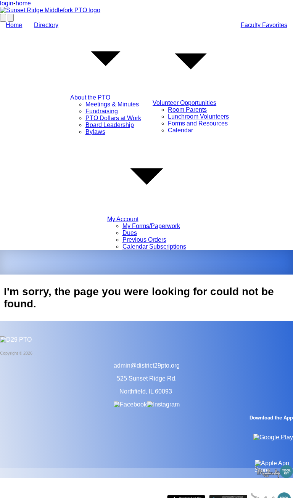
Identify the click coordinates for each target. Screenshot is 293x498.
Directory (46, 25)
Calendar (180, 130)
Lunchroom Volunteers (198, 116)
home (23, 3)
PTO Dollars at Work (113, 118)
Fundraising (101, 111)
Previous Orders (144, 239)
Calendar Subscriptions (154, 246)
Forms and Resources (198, 123)
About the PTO (90, 97)
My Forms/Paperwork (151, 226)
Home (14, 25)
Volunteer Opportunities (184, 103)
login (6, 3)
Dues (129, 233)
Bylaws (95, 132)
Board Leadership (109, 125)
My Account (122, 219)
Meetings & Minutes (112, 104)
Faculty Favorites (264, 25)
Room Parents (187, 109)
